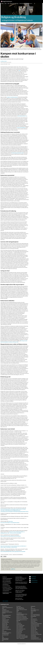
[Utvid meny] (35, 3)
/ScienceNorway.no (34, 582)
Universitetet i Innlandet (34, 629)
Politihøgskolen (33, 606)
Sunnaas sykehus (33, 621)
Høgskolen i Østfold (5, 624)
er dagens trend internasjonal (12, 97)
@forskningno (33, 576)
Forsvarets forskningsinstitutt (6, 617)
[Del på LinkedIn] (4, 556)
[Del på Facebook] (1, 556)
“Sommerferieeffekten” (21, 127)
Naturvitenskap (22, 3)
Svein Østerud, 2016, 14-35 (22, 116)
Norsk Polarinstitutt (19, 631)
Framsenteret (4, 618)
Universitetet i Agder (33, 627)
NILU (3, 640)
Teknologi (16, 3)
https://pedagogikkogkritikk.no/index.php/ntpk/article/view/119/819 (13, 551)
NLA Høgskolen (19, 606)
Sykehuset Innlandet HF (34, 622)
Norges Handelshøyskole (20, 626)
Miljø (8, 3)
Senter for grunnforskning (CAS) (35, 614)
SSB (19, 70)
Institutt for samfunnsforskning (6, 629)
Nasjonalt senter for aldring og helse (21, 616)
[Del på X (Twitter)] (2, 556)
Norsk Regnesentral (19, 632)
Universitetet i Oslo (33, 630)
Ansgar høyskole (4, 606)
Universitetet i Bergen (34, 628)
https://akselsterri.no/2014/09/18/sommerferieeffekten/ (11, 536)
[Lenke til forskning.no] (21, 1)
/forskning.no (33, 578)
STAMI (32, 617)
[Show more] (21, 571)
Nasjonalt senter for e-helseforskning (22, 617)
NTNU (17, 611)
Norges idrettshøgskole (20, 630)
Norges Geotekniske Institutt (20, 625)
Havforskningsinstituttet (5, 622)
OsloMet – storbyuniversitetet (21, 638)
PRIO (31, 607)
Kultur (2, 3)
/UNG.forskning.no (34, 580)
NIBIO (3, 637)
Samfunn (12, 3)
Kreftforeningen (4, 631)
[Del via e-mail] (5, 556)
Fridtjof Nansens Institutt (5, 619)
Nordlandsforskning (19, 624)
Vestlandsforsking (33, 635)
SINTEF (32, 613)
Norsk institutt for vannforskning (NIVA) (22, 637)
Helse (6, 3)
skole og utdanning (4, 554)
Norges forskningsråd (20, 627)
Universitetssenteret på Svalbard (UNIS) (36, 634)
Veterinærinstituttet (33, 636)
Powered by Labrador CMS (21, 643)
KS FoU (3, 630)
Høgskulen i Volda (4, 625)
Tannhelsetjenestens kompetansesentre (36, 623)
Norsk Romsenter (19, 633)
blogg (10, 554)
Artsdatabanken (4, 609)
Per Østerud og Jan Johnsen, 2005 (17, 152)
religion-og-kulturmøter (17, 554)
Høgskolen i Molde (4, 623)
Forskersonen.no (29, 3)
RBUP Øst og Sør (33, 608)
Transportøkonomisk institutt (35, 624)
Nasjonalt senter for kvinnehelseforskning (22, 618)
